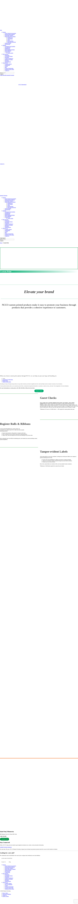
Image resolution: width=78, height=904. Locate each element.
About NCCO (5, 62)
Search (1, 72)
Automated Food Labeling (10, 46)
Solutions (4, 45)
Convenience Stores (9, 56)
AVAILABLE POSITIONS (6, 858)
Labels (8, 39)
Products (4, 32)
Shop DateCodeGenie (11, 42)
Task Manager (7, 47)
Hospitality (7, 57)
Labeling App (10, 37)
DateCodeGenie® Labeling (10, 36)
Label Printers (10, 38)
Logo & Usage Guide (9, 887)
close (1, 30)
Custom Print (7, 51)
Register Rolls (5, 380)
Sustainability (7, 65)
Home (1, 242)
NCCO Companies (8, 884)
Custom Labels (10, 53)
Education (7, 60)
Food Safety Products (9, 35)
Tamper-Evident (8, 43)
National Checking (3, 195)
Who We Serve (5, 54)
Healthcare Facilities (9, 59)
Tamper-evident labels (6, 381)
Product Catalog (5, 896)
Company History (8, 64)
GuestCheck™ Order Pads (7, 379)
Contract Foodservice (9, 58)
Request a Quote (39, 390)
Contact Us (7, 70)
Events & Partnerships (9, 68)
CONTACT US (4, 839)
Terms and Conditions (6, 894)
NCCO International (22, 84)
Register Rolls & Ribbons (10, 34)
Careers (6, 66)
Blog (6, 67)
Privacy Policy (5, 893)
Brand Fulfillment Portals (10, 49)
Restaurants (7, 55)
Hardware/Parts (10, 40)
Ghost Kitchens (8, 61)
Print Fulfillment (8, 50)
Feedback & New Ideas (9, 69)
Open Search (2, 238)
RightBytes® (7, 48)
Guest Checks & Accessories (10, 33)
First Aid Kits (7, 44)
